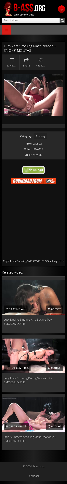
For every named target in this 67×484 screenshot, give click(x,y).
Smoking (40, 136)
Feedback (33, 476)
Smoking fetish (55, 261)
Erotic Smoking (18, 261)
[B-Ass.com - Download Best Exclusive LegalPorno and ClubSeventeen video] (24, 9)
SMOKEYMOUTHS (37, 261)
